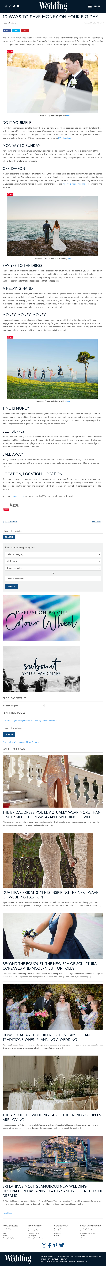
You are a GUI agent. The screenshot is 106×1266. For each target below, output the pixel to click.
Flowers (5, 1235)
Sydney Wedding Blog (79, 1261)
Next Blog (96, 522)
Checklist (6, 720)
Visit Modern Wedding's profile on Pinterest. (21, 742)
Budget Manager (18, 720)
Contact (82, 1235)
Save (11, 51)
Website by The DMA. (94, 1256)
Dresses (5, 1231)
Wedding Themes (33, 1233)
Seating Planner (41, 720)
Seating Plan (58, 1229)
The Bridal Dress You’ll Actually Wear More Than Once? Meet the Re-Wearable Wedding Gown (52, 814)
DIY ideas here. (64, 138)
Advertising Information (87, 1233)
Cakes (4, 1233)
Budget (56, 1235)
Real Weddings (7, 1229)
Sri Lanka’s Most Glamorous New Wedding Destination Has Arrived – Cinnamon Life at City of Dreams (53, 1191)
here (68, 116)
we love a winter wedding (74, 184)
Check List (57, 1233)
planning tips (18, 496)
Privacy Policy (53, 1259)
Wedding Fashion (33, 1231)
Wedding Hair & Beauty (35, 1238)
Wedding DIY (32, 1235)
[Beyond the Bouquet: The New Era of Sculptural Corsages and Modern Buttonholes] (53, 936)
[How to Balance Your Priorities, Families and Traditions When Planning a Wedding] (53, 1007)
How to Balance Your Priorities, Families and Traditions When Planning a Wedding (47, 1037)
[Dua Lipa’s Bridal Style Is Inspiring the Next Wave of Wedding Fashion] (48, 861)
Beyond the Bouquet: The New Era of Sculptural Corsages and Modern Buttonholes (51, 966)
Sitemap (82, 1238)
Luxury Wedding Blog (62, 1261)
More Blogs (7, 1213)
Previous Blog (11, 522)
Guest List (29, 720)
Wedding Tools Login (86, 1229)
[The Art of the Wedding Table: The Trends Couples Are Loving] (50, 1083)
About (82, 1231)
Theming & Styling (8, 1238)
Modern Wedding (18, 1259)
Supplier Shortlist (56, 720)
